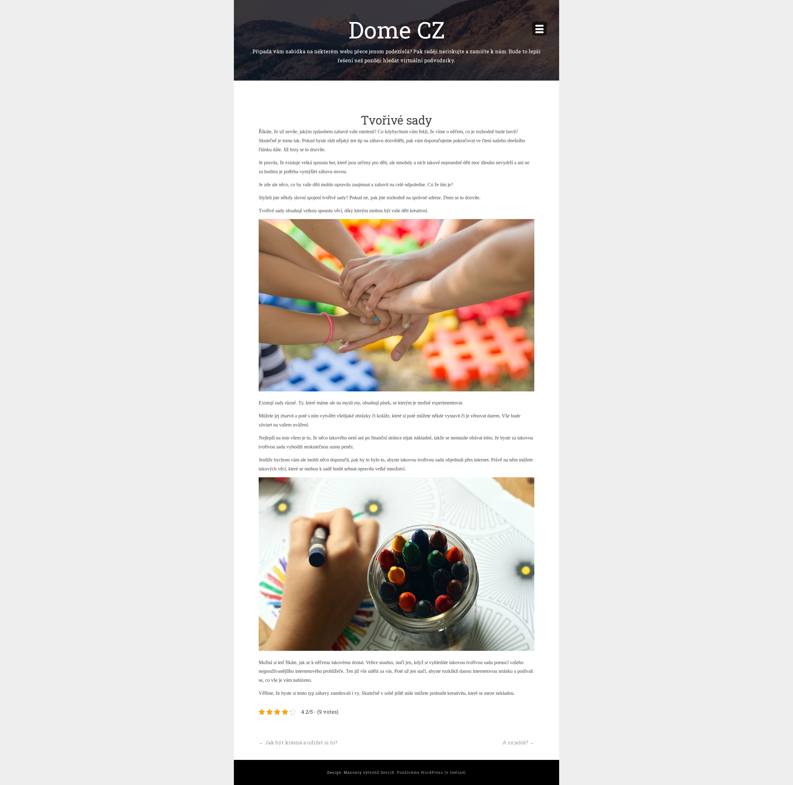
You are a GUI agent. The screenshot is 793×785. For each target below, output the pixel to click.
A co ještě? (518, 742)
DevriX (387, 772)
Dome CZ (396, 29)
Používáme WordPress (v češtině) (431, 772)
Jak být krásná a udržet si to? (298, 742)
